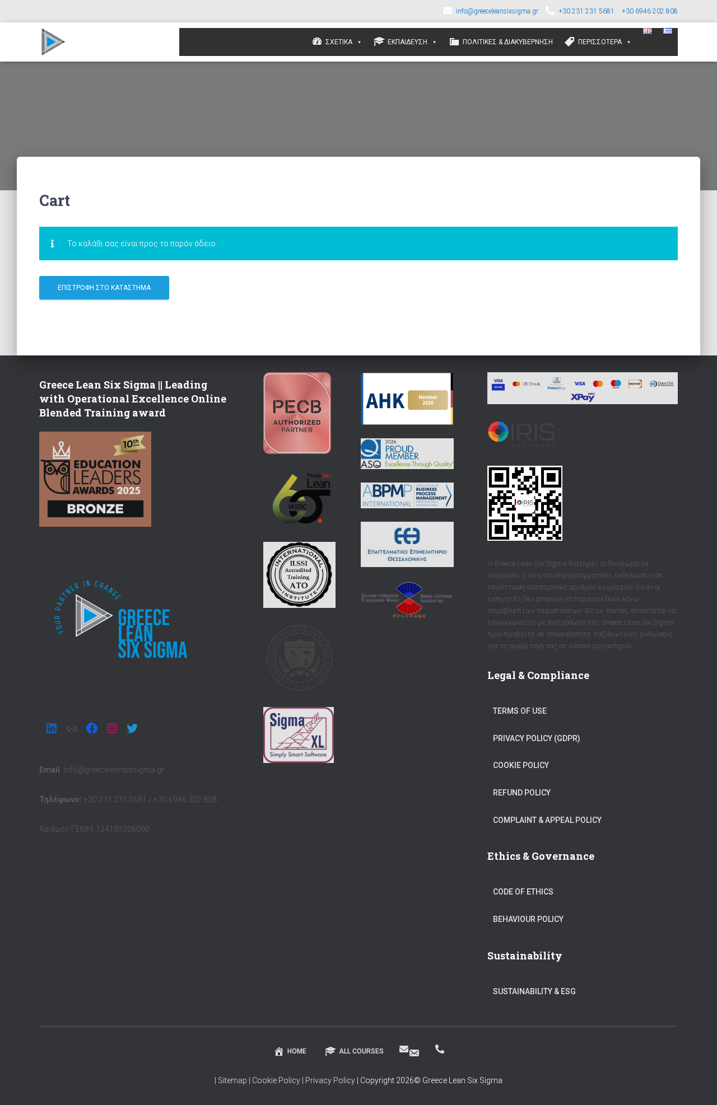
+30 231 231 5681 (586, 11)
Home (296, 1051)
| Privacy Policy (328, 1080)
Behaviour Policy (528, 919)
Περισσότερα (600, 42)
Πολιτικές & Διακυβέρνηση (508, 42)
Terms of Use (520, 710)
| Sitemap (231, 1080)
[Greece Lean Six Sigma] (53, 42)
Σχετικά (338, 42)
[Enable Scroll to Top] (695, 1083)
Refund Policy (522, 792)
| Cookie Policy (275, 1080)
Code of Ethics (523, 891)
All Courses (361, 1051)
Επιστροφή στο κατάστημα (104, 288)
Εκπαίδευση (407, 42)
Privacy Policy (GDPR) (536, 738)
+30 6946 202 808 (650, 11)
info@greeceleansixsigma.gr (497, 11)
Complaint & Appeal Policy (547, 820)
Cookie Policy (521, 765)
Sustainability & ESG (534, 991)
